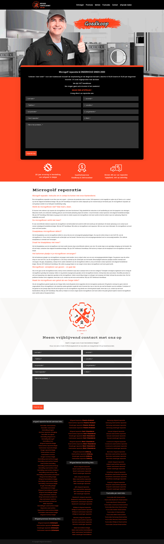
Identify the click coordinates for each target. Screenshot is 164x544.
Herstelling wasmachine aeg (48, 472)
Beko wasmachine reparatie (82, 479)
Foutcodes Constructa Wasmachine (116, 505)
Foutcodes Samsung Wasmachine (116, 517)
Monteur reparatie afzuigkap (48, 432)
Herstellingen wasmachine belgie (47, 506)
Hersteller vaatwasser (48, 428)
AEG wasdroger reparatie (82, 494)
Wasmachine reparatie (48, 525)
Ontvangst (80, 5)
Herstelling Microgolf (48, 439)
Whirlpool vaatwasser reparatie (82, 512)
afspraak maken (126, 5)
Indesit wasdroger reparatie (116, 469)
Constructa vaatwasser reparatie (116, 446)
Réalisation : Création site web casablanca (120, 541)
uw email (89, 99)
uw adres (89, 105)
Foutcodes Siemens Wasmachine (116, 519)
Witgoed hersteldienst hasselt (48, 490)
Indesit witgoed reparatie (116, 462)
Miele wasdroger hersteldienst (82, 534)
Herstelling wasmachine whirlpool (47, 470)
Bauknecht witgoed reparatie (82, 497)
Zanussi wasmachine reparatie (116, 433)
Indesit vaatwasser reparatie (116, 466)
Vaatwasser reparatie (48, 530)
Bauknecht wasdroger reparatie (82, 504)
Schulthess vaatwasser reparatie (116, 477)
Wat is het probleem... (35, 125)
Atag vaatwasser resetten (47, 495)
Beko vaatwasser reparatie (82, 481)
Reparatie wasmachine (48, 508)
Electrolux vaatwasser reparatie (116, 456)
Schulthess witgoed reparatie (116, 472)
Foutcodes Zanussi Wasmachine (116, 524)
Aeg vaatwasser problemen (48, 501)
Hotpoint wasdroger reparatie (116, 489)
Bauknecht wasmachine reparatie (82, 499)
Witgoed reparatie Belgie (48, 443)
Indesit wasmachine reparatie (116, 464)
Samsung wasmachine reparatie (116, 423)
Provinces (89, 5)
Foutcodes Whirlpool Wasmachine (116, 522)
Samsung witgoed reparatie (116, 420)
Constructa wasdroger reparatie (116, 448)
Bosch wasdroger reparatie (82, 473)
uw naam (31, 99)
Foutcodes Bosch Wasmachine (116, 502)
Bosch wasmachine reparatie (82, 469)
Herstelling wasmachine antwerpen (48, 474)
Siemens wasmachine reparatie (82, 520)
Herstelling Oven (48, 441)
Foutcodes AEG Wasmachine (116, 497)
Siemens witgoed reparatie (82, 517)
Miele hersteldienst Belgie (82, 528)
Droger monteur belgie (48, 457)
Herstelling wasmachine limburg (48, 466)
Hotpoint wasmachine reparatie (116, 484)
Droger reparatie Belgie (48, 450)
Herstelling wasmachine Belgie (48, 481)
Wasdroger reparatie (48, 528)
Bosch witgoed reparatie (82, 466)
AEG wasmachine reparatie (82, 489)
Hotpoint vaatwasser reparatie (116, 487)
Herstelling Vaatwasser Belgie (48, 483)
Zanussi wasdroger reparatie (116, 438)
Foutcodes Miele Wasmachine (116, 514)
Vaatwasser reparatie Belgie (48, 448)
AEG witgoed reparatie (82, 487)
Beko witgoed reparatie (82, 477)
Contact (115, 5)
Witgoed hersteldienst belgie (48, 479)
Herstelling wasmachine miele (47, 468)
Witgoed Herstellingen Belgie (48, 492)
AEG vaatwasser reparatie (82, 491)
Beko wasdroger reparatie (82, 483)
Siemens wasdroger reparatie (82, 524)
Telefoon (31, 105)
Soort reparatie (33, 118)
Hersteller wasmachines (48, 425)
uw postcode (32, 112)
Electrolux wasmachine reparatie (116, 454)
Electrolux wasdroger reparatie (116, 458)
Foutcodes (106, 5)
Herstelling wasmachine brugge (48, 459)
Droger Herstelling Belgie (48, 486)
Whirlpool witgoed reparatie (82, 507)
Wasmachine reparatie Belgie (48, 445)
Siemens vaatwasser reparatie (82, 522)
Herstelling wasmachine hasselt (48, 461)
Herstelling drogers (48, 430)
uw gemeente (91, 112)
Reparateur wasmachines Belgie (48, 510)
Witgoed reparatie (48, 523)
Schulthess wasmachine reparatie (116, 474)
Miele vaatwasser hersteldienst (82, 532)
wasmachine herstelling (47, 463)
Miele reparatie (48, 503)
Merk (88, 118)
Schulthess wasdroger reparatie (116, 479)
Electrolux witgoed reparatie (116, 452)
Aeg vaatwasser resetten (48, 499)
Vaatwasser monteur (48, 454)
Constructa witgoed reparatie (116, 441)
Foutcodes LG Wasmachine (116, 512)
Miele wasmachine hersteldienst (82, 530)
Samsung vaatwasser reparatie (116, 425)
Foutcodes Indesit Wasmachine (116, 509)
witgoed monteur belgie (48, 515)
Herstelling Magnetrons (48, 437)
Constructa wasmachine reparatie (116, 444)
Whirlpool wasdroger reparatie (82, 514)
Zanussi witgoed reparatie (116, 431)
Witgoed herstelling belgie (48, 477)
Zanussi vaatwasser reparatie (116, 436)
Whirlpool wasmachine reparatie (82, 509)
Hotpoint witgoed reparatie (116, 482)
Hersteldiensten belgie (48, 488)
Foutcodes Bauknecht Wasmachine (116, 500)
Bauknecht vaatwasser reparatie (81, 502)
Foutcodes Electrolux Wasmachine (116, 507)
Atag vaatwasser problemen (48, 497)
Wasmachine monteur (48, 452)
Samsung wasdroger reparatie (116, 428)
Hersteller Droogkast (47, 434)
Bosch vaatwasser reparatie (82, 471)
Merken (97, 5)
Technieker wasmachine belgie (48, 512)
